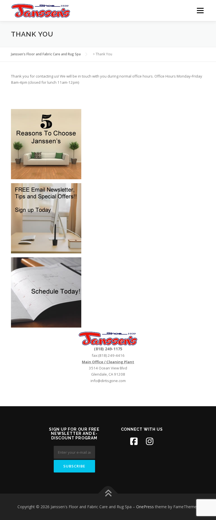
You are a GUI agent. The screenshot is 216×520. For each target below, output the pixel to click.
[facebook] (134, 441)
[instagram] (149, 441)
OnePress (145, 506)
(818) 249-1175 (108, 348)
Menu (200, 10)
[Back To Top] (108, 494)
